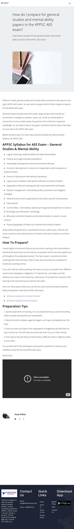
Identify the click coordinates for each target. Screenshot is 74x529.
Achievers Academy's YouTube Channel (23, 296)
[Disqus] (37, 455)
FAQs (53, 507)
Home (42, 502)
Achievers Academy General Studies (22, 300)
